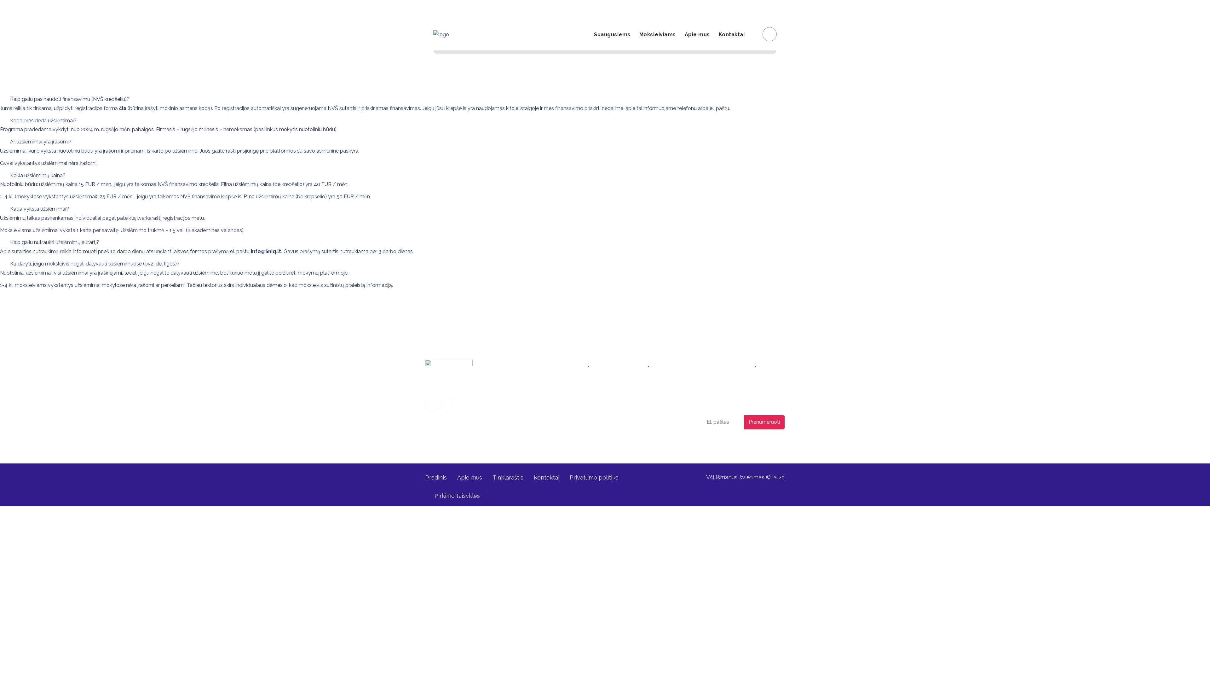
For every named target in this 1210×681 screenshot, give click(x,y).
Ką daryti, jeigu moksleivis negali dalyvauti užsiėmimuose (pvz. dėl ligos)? (95, 264)
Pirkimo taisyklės (457, 495)
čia (122, 108)
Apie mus (697, 35)
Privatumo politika (736, 443)
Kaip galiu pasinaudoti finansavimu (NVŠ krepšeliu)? (70, 99)
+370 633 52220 (634, 387)
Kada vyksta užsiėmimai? (39, 209)
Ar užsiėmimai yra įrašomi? (41, 142)
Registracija (708, 9)
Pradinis (436, 477)
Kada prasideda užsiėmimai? (43, 121)
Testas (556, 435)
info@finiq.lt (445, 9)
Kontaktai (732, 35)
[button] (605, 99)
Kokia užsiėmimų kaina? (38, 175)
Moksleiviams (657, 35)
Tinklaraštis (508, 477)
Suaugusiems (612, 35)
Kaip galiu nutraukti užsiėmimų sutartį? (54, 242)
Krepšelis (768, 9)
